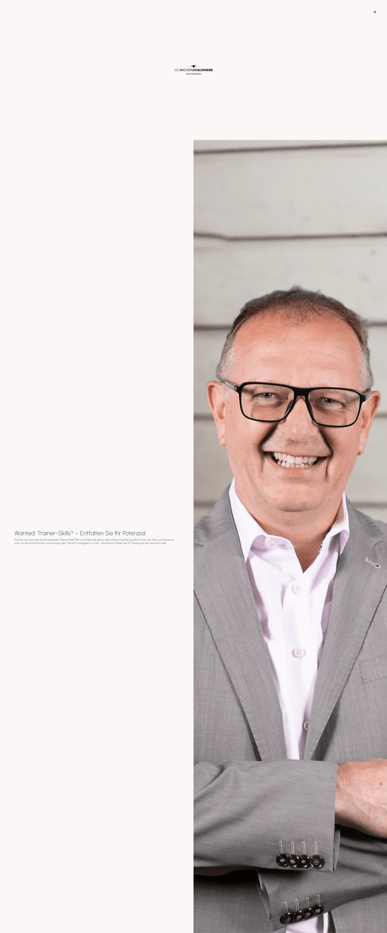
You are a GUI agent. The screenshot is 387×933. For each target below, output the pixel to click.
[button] (374, 12)
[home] (194, 70)
